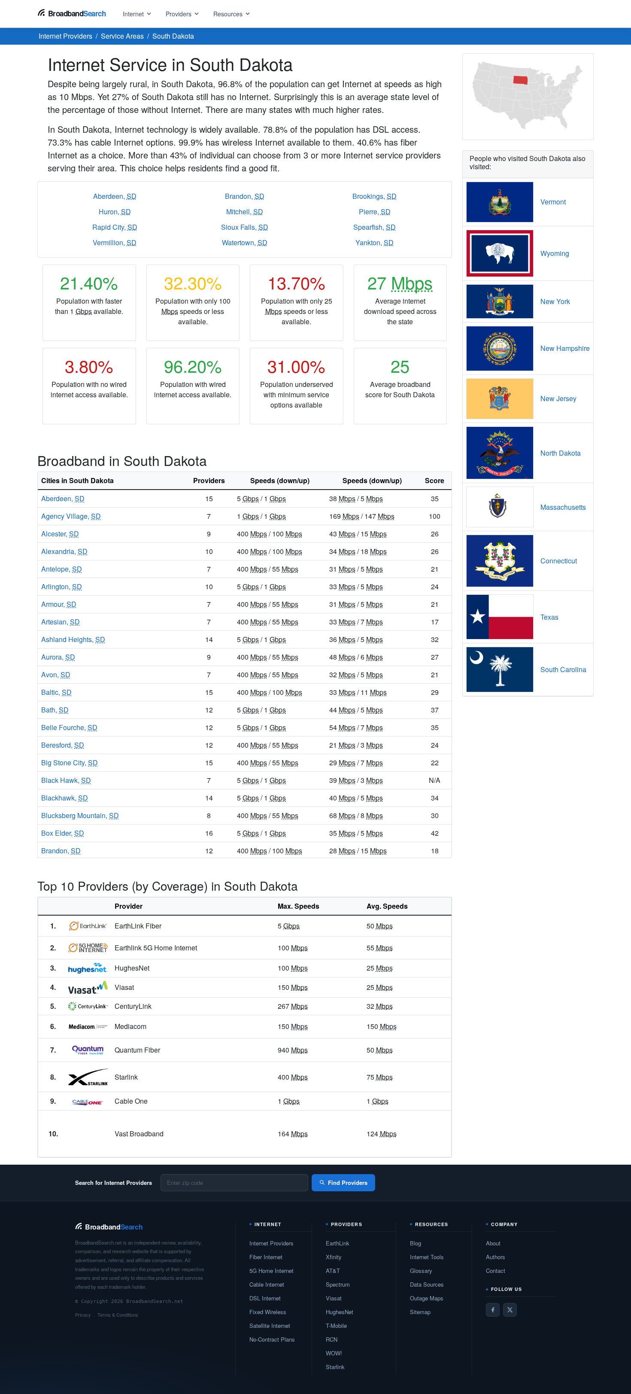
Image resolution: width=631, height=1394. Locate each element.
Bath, (55, 710)
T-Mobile (336, 1325)
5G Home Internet (271, 1270)
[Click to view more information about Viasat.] (88, 987)
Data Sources (427, 1284)
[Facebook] (493, 1310)
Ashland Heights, (73, 639)
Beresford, (62, 745)
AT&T (333, 1270)
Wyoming (554, 253)
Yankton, (374, 242)
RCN (331, 1339)
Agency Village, (71, 516)
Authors (495, 1257)
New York (555, 301)
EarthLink (337, 1243)
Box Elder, (62, 833)
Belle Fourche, (69, 727)
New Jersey (558, 398)
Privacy (83, 1314)
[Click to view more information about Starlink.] (88, 1076)
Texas (549, 617)
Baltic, (56, 692)
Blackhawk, (64, 798)
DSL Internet (265, 1298)
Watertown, (244, 242)
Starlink (335, 1367)
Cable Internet (266, 1284)
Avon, (55, 674)
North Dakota (560, 453)
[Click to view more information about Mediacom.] (88, 1027)
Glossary (421, 1270)
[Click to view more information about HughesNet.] (88, 968)
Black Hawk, (66, 780)
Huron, (115, 211)
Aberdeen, (115, 196)
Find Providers (347, 1182)
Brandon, (244, 196)
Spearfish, (374, 227)
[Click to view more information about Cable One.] (88, 1101)
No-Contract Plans (272, 1339)
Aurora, (58, 657)
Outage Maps (426, 1298)
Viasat (334, 1298)
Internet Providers (271, 1243)
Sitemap (420, 1312)
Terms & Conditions (117, 1314)
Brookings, (374, 196)
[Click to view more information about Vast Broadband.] (88, 1134)
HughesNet (339, 1312)
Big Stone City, (69, 762)
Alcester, (60, 534)
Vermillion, (115, 242)
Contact (495, 1270)
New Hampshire (565, 348)
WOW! (334, 1353)
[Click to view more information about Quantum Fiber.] (88, 1050)
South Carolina (563, 669)
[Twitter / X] (510, 1310)
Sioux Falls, (244, 227)
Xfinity (334, 1257)
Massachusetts (563, 507)
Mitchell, (244, 211)
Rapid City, (114, 227)
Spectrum (338, 1284)
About (493, 1243)
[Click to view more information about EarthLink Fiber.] (88, 926)
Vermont (553, 202)
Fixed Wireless (267, 1312)
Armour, (58, 604)
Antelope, (61, 569)
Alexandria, (64, 551)
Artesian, (60, 622)
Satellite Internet (269, 1325)
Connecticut (558, 561)
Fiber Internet (265, 1257)
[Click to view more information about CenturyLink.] (88, 1006)
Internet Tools (427, 1257)
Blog (415, 1243)
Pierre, (375, 211)
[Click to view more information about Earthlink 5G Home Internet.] (88, 948)
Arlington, (61, 586)
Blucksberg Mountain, (80, 815)
